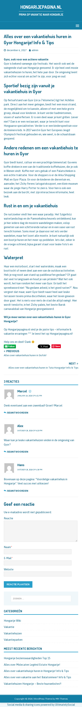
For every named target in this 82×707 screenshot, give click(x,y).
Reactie (8, 518)
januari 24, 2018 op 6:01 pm (29, 396)
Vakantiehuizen (13, 633)
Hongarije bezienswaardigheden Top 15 (27, 658)
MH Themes (62, 698)
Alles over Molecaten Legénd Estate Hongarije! (32, 664)
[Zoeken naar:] (41, 598)
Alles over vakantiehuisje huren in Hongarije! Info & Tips (36, 671)
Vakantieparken (13, 639)
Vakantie (9, 626)
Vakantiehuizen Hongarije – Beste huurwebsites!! (32, 683)
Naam (7, 547)
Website (9, 569)
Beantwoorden (17, 412)
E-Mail (7, 558)
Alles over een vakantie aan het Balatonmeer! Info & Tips (37, 677)
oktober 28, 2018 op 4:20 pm (29, 431)
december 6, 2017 (17, 50)
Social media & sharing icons (23, 704)
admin (35, 50)
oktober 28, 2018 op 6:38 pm (29, 470)
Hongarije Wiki (12, 620)
